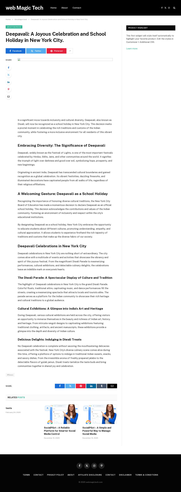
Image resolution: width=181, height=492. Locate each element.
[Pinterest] (8, 89)
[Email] (8, 96)
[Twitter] (8, 75)
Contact (77, 8)
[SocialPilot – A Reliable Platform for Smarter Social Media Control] (61, 414)
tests (9, 408)
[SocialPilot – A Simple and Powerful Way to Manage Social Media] (99, 414)
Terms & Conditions (146, 475)
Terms (26, 475)
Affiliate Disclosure (90, 475)
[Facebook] (8, 67)
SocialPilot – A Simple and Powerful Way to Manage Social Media (96, 430)
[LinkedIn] (8, 82)
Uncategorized (14, 27)
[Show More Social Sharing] (70, 51)
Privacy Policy (55, 475)
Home (53, 8)
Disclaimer (125, 475)
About (64, 8)
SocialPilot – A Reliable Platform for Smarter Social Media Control (60, 430)
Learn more (131, 48)
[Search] (174, 8)
